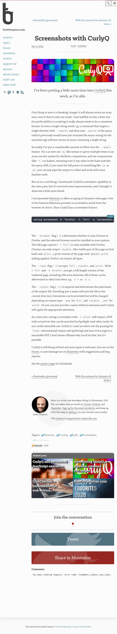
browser (50, 435)
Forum (35, 351)
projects (7, 37)
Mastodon (82, 46)
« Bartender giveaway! (45, 20)
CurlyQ (99, 90)
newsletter (9, 53)
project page (48, 363)
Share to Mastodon (73, 558)
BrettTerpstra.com (14, 29)
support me (10, 64)
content (60, 418)
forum (6, 48)
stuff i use (9, 79)
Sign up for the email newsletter (78, 408)
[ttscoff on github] (18, 92)
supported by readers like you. (82, 418)
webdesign (42, 440)
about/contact (11, 74)
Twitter (87, 404)
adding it (73, 412)
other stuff (9, 84)
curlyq (64, 435)
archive (7, 58)
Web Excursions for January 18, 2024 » (93, 378)
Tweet (73, 46)
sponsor (7, 69)
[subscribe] (22, 92)
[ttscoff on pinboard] (13, 92)
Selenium (54, 198)
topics (6, 42)
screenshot (90, 435)
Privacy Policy (85, 626)
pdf (76, 435)
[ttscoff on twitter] (5, 92)
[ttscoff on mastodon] (9, 92)
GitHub (96, 404)
